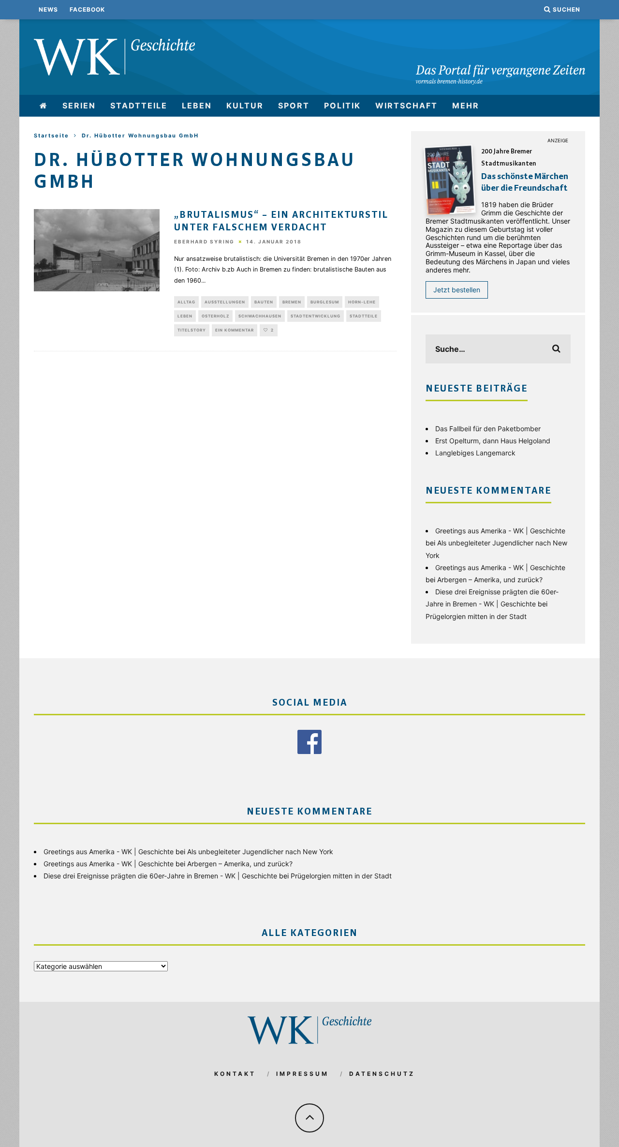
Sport (294, 105)
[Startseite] (44, 106)
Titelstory (191, 330)
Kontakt (235, 1073)
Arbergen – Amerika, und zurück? (490, 579)
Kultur (245, 105)
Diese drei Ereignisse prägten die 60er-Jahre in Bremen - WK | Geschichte (160, 876)
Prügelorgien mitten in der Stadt (476, 616)
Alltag (186, 302)
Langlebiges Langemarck (475, 453)
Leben (197, 105)
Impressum (302, 1073)
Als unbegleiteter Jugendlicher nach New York (260, 851)
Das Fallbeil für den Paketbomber (488, 428)
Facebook (87, 9)
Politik (342, 105)
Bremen (291, 302)
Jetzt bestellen (456, 290)
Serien (79, 105)
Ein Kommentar (234, 330)
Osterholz (215, 316)
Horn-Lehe (362, 302)
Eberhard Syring (204, 242)
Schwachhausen (259, 316)
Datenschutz (382, 1073)
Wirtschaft (406, 105)
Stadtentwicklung (315, 316)
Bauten (263, 302)
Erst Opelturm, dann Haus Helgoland (492, 441)
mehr (465, 105)
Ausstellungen (225, 302)
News (48, 9)
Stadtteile (138, 105)
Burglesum (324, 302)
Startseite (51, 135)
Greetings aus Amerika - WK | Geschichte (500, 531)
